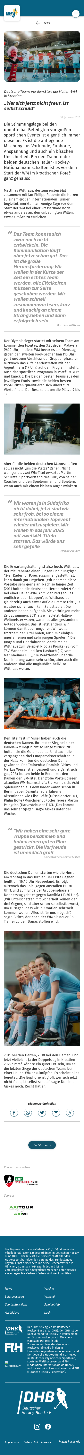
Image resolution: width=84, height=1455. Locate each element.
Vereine (49, 1288)
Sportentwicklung (16, 1304)
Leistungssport (14, 1296)
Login (47, 1312)
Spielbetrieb (52, 1304)
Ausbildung (12, 1312)
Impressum (12, 1442)
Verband (49, 1296)
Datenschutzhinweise (37, 1442)
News (8, 1288)
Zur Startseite (42, 1145)
